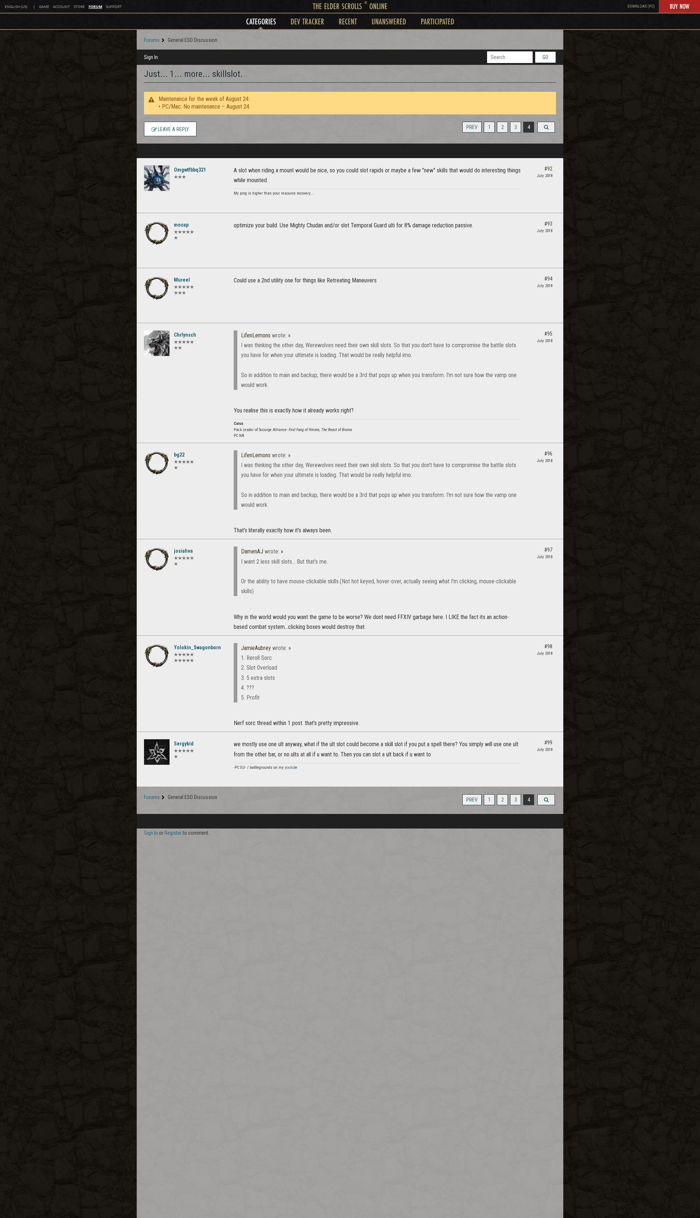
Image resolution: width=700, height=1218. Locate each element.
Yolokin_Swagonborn (197, 647)
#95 (548, 334)
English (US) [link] (16, 6)
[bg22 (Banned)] (157, 463)
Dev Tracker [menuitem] (307, 21)
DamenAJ (252, 551)
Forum (95, 6)
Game (44, 6)
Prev (472, 127)
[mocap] (157, 233)
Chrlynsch (185, 335)
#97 (548, 550)
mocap (181, 225)
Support (114, 6)
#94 (548, 279)
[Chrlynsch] (157, 343)
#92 (548, 169)
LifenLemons (256, 335)
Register (173, 833)
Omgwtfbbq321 (190, 170)
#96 (548, 454)
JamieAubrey (256, 648)
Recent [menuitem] (348, 21)
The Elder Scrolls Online (350, 6)
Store (79, 6)
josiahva (183, 551)
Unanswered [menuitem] (389, 21)
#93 (548, 224)
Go (545, 57)
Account (61, 6)
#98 (548, 646)
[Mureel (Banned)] (157, 288)
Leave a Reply (173, 129)
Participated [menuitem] (437, 21)
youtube (291, 767)
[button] (546, 127)
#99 (548, 742)
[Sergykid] (157, 752)
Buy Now (679, 6)
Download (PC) (641, 6)
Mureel (182, 280)
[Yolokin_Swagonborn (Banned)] (157, 656)
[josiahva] (157, 559)
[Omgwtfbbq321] (157, 178)
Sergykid (184, 744)
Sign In (151, 57)
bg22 (179, 455)
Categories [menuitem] (261, 21)
